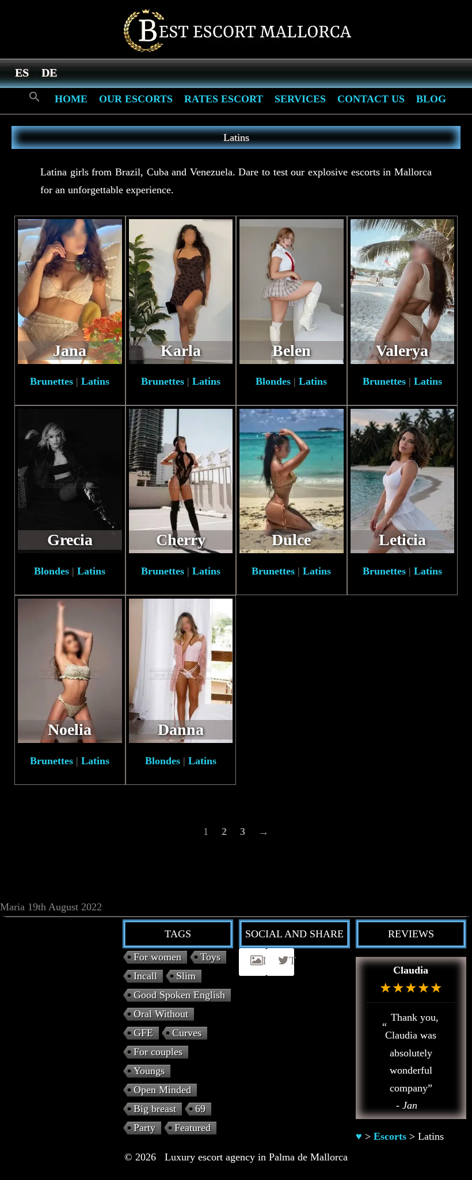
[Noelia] (70, 670)
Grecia (70, 540)
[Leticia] (403, 480)
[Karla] (181, 290)
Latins (95, 381)
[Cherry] (181, 480)
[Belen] (291, 290)
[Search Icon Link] (34, 97)
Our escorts (136, 99)
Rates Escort (223, 99)
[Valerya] (403, 290)
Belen (291, 350)
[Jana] (70, 290)
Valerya (402, 350)
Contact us (371, 99)
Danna (181, 729)
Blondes (273, 381)
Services (300, 99)
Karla (181, 350)
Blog (431, 99)
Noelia (70, 729)
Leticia (402, 540)
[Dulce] (291, 480)
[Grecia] (70, 480)
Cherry (180, 540)
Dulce (291, 540)
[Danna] (181, 670)
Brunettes (51, 381)
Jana (69, 350)
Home (71, 99)
